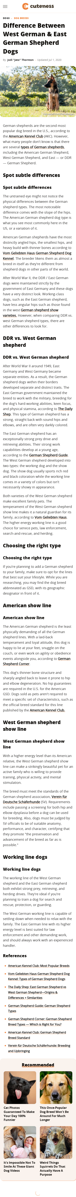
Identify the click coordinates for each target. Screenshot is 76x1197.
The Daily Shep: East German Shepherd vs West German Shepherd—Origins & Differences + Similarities (37, 992)
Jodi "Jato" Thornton (20, 60)
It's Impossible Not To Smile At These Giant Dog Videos (19, 1167)
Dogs (6, 18)
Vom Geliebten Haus (51, 517)
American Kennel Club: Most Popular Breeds (39, 966)
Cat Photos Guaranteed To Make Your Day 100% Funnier (19, 1114)
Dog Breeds (21, 18)
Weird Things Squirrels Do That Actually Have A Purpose (52, 1169)
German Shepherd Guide (48, 455)
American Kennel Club (26, 136)
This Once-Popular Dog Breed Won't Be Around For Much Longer (54, 1114)
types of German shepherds (42, 147)
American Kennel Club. (47, 710)
